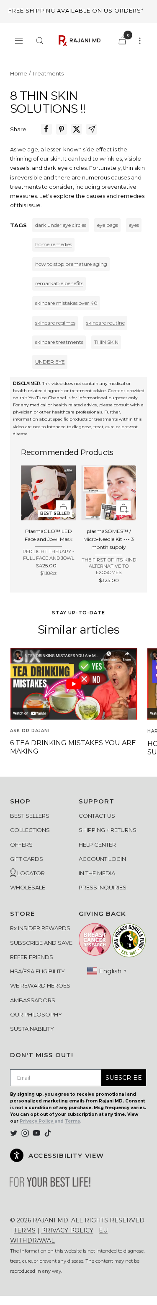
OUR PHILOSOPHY (36, 1014)
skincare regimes (55, 323)
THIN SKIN (106, 342)
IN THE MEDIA (97, 873)
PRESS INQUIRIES (102, 887)
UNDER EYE (50, 362)
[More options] (140, 41)
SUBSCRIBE (124, 1077)
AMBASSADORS (32, 1000)
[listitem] (46, 129)
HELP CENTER (97, 844)
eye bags (107, 225)
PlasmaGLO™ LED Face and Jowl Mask (48, 535)
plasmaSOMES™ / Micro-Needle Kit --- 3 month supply (108, 539)
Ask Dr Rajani (30, 730)
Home (18, 73)
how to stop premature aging (71, 264)
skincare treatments (59, 342)
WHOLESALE (27, 887)
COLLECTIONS (30, 830)
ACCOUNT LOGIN (102, 858)
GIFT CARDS (26, 858)
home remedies (53, 244)
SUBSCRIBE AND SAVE (41, 942)
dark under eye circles (60, 225)
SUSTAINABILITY (32, 1028)
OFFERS (21, 844)
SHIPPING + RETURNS (107, 830)
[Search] (40, 40)
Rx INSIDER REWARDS (40, 928)
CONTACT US (97, 815)
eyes (134, 225)
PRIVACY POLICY (67, 1230)
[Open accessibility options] (16, 1155)
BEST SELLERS (29, 815)
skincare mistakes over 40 (66, 303)
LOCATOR (30, 873)
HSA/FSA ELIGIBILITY (37, 971)
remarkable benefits (59, 283)
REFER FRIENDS (31, 957)
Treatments (48, 73)
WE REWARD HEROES (40, 985)
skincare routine (105, 323)
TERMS (25, 1230)
